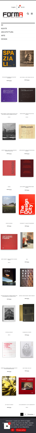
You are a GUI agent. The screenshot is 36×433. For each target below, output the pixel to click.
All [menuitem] (2, 25)
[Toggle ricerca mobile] (28, 14)
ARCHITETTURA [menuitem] (7, 32)
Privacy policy (21, 430)
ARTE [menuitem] (3, 36)
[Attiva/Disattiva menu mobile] (32, 14)
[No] (33, 426)
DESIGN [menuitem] (4, 39)
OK (13, 430)
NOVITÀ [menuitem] (4, 28)
